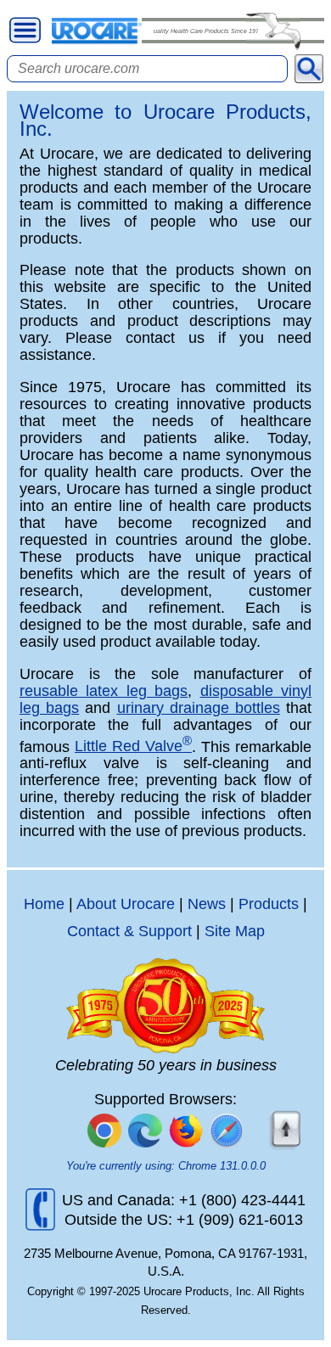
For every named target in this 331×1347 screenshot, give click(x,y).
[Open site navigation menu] (25, 30)
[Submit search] (309, 68)
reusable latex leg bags (104, 690)
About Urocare (125, 903)
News (207, 903)
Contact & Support (129, 931)
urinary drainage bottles (198, 707)
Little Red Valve (133, 746)
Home (44, 903)
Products (268, 903)
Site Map (235, 931)
